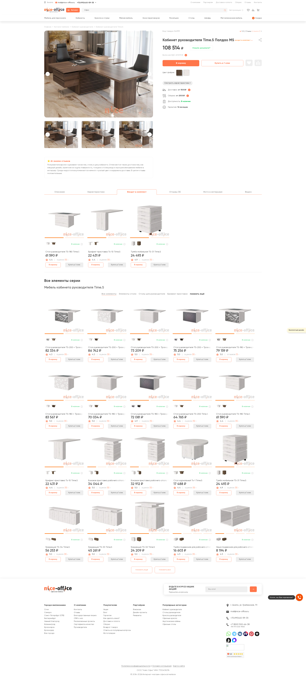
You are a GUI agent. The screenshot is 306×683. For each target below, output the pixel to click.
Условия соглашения (162, 666)
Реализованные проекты (84, 621)
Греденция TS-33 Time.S (100, 547)
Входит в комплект (137, 192)
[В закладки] (249, 63)
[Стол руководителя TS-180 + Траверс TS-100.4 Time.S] (235, 317)
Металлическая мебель (231, 18)
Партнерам (208, 2)
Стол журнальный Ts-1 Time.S (187, 480)
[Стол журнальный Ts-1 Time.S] (192, 450)
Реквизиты (137, 615)
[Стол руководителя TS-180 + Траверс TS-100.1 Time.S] (150, 384)
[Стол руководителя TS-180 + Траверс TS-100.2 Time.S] (107, 384)
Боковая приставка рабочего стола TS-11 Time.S (150, 480)
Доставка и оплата (224, 2)
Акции (105, 609)
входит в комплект (243, 40)
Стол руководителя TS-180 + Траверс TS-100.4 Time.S (235, 347)
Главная (47, 27)
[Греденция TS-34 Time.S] (64, 517)
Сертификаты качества (84, 624)
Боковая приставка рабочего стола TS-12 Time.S (107, 480)
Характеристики (95, 192)
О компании (195, 2)
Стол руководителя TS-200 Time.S (190, 414)
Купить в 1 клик (222, 63)
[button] (90, 115)
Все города (49, 633)
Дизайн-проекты (140, 612)
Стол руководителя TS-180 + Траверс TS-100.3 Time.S (64, 414)
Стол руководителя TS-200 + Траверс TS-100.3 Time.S (107, 347)
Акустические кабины (171, 621)
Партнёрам (139, 605)
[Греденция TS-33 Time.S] (107, 517)
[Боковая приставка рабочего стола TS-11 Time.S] (150, 450)
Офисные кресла (170, 618)
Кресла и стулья (102, 18)
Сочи (46, 609)
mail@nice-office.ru (66, 2)
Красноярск (49, 627)
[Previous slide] (47, 74)
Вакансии (137, 609)
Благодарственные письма (85, 615)
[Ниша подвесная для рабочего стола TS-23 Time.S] (235, 517)
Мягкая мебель (126, 18)
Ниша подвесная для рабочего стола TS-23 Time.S (235, 547)
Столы (191, 18)
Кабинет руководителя (82, 27)
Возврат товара (110, 627)
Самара (47, 612)
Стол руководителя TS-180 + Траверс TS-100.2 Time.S (107, 414)
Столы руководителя (171, 612)
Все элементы (109, 294)
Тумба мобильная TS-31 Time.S (146, 252)
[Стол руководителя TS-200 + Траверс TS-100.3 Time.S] (107, 317)
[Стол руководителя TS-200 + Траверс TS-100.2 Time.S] (150, 317)
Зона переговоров (151, 18)
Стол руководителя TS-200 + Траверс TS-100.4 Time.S (64, 347)
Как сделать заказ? (111, 618)
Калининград (49, 624)
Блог (105, 612)
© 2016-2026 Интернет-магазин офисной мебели (153, 674)
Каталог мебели (61, 27)
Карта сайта (179, 666)
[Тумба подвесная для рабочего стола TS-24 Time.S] (192, 517)
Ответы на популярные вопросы (117, 630)
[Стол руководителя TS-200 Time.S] (192, 384)
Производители (80, 627)
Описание (59, 192)
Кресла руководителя (172, 615)
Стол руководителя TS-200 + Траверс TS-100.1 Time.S (192, 347)
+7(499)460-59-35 (85, 3)
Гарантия (107, 615)
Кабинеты (80, 18)
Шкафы (207, 18)
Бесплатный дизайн (296, 330)
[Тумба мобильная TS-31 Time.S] (150, 221)
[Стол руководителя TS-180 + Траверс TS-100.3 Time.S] (64, 384)
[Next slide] (149, 74)
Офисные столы (169, 624)
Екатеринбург (50, 618)
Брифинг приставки (177, 294)
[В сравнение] (258, 63)
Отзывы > (253, 31)
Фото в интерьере (212, 192)
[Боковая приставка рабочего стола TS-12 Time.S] (107, 450)
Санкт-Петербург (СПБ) (54, 615)
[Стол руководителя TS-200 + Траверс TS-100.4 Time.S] (64, 317)
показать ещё (197, 294)
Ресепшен (174, 18)
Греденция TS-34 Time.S (57, 547)
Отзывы (248, 2)
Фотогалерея (109, 633)
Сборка (238, 2)
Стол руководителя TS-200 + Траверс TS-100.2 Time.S (150, 347)
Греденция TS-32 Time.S (143, 547)
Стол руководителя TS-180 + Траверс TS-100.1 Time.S (150, 414)
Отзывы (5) (175, 192)
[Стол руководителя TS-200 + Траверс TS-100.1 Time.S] (192, 317)
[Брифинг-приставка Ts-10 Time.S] (107, 221)
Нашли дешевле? (201, 48)
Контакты (258, 2)
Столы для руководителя (152, 294)
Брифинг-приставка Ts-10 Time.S (104, 252)
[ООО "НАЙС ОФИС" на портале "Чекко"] (235, 645)
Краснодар (49, 630)
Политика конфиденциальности (135, 666)
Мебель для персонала (55, 18)
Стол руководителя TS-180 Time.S (62, 252)
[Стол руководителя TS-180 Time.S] (64, 221)
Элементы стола (127, 294)
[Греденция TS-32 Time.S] (150, 517)
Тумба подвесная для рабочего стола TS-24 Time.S (192, 547)
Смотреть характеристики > (177, 83)
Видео (248, 192)
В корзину (181, 63)
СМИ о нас (78, 618)
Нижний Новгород (51, 621)
